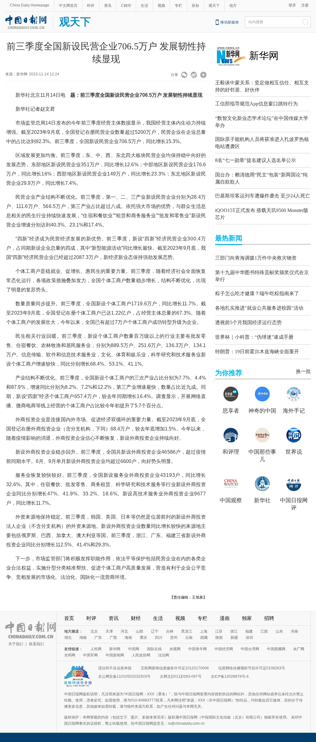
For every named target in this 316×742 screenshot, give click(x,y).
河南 (294, 631)
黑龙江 (186, 631)
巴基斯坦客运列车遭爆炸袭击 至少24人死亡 (262, 195)
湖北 (68, 637)
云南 (189, 637)
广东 (98, 637)
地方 (233, 5)
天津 (109, 631)
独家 (247, 618)
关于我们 (15, 644)
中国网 (133, 649)
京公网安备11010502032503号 (124, 676)
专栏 (178, 5)
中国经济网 (223, 649)
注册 (305, 5)
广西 (113, 637)
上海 (203, 631)
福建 (249, 631)
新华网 (264, 55)
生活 (144, 5)
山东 (279, 631)
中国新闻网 (115, 655)
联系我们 (36, 644)
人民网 (96, 649)
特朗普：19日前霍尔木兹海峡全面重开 (257, 351)
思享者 (230, 411)
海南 (128, 637)
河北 (124, 631)
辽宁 (154, 631)
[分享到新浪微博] (194, 75)
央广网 (298, 649)
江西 (264, 631)
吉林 (169, 631)
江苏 (218, 631)
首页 (69, 618)
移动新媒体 (229, 22)
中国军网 (90, 655)
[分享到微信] (184, 75)
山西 (139, 631)
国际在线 (154, 649)
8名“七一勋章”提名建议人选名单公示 (255, 160)
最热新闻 (228, 238)
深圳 (249, 637)
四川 (158, 637)
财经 (136, 618)
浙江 (234, 631)
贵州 (173, 637)
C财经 (126, 5)
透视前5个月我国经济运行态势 (248, 322)
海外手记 (294, 411)
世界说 (293, 452)
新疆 (234, 637)
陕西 (219, 637)
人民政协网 (141, 655)
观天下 (214, 5)
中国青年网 (197, 649)
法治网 (163, 655)
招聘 (269, 618)
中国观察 (231, 500)
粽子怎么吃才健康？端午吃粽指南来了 (257, 293)
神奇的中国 (262, 411)
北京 (94, 631)
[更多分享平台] (203, 75)
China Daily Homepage (29, 5)
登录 (292, 5)
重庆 (143, 637)
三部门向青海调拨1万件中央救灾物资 (256, 258)
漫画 (225, 618)
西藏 (204, 637)
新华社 (262, 500)
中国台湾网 (250, 649)
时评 (90, 5)
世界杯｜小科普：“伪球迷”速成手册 (254, 337)
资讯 (107, 5)
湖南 (83, 637)
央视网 (175, 649)
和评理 (230, 452)
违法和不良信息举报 (114, 668)
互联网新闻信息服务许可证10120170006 (175, 668)
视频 (161, 5)
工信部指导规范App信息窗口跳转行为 (256, 103)
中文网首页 (68, 5)
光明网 (69, 655)
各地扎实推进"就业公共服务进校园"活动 (259, 308)
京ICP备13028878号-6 (230, 676)
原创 (195, 5)
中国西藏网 (276, 649)
